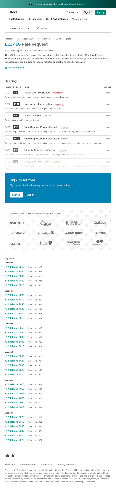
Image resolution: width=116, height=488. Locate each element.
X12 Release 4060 (14, 384)
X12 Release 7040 (14, 304)
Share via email (16, 67)
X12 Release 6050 (14, 328)
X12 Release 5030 (26, 39)
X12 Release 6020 (14, 341)
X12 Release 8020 (14, 280)
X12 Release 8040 (14, 271)
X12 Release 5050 (14, 356)
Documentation (28, 464)
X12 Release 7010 (14, 318)
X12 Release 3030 (14, 435)
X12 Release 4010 (14, 407)
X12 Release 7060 (14, 295)
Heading (11, 81)
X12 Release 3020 (14, 440)
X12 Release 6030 (14, 337)
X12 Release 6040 (14, 332)
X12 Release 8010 (14, 285)
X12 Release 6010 (14, 346)
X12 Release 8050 (14, 267)
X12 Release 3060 (14, 421)
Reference (9, 39)
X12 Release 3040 (14, 431)
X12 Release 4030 (14, 398)
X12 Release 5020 (14, 370)
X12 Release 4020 (14, 402)
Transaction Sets (44, 39)
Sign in (30, 194)
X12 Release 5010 (14, 374)
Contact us (47, 464)
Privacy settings (65, 464)
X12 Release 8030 (14, 276)
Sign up (16, 194)
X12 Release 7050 (14, 299)
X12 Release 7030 (14, 309)
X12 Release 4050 (14, 389)
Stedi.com (10, 464)
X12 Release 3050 (14, 426)
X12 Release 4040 (14, 393)
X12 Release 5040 (14, 360)
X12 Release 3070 (14, 417)
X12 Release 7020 (14, 313)
